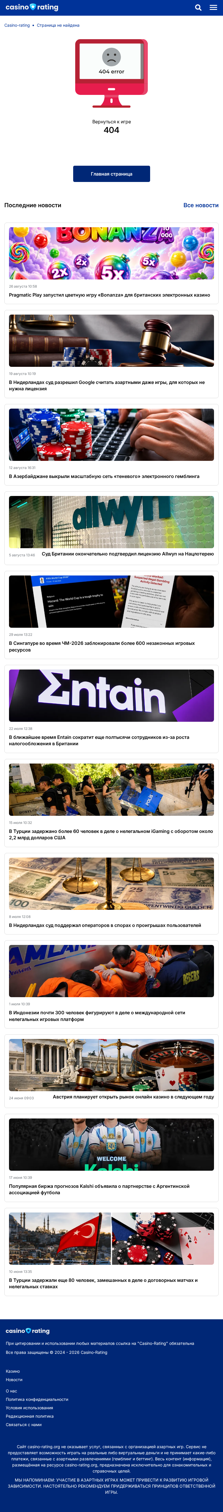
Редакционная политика (30, 1416)
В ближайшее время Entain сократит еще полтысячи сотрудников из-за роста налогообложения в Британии (99, 740)
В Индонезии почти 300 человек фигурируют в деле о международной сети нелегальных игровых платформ (97, 1016)
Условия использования (29, 1407)
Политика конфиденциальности (37, 1399)
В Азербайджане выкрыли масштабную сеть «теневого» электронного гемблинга (104, 476)
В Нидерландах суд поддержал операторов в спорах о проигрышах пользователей (105, 925)
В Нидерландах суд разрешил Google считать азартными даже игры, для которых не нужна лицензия (107, 385)
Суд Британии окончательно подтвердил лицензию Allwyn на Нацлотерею (128, 554)
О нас (11, 1390)
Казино (13, 1371)
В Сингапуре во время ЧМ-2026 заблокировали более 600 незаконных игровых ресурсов (102, 646)
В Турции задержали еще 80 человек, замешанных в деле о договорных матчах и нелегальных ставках (103, 1283)
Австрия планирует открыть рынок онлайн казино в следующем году (133, 1097)
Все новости (201, 205)
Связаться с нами (24, 1424)
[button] (198, 8)
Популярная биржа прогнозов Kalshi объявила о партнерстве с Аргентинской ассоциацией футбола (99, 1189)
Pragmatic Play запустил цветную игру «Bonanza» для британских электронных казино (109, 295)
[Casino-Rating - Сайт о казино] (29, 7)
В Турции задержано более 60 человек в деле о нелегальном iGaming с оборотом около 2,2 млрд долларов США (111, 834)
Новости (14, 1379)
